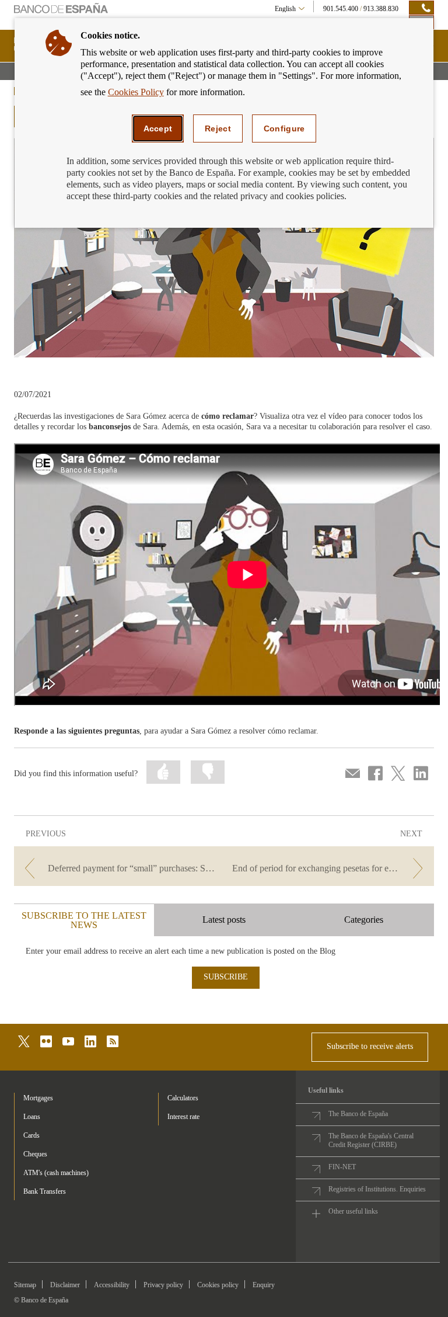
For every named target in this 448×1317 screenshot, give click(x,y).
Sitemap (25, 1285)
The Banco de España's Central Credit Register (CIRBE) (371, 1140)
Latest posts (224, 920)
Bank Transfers (44, 1191)
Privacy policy (163, 1285)
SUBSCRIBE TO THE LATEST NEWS (84, 920)
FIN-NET (342, 1167)
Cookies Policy (136, 92)
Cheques (35, 1154)
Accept (158, 128)
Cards (31, 1135)
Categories (363, 920)
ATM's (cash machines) (56, 1173)
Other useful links (353, 1211)
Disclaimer (65, 1285)
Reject (218, 128)
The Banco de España (358, 1114)
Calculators (182, 1098)
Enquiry (264, 1285)
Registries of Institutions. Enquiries (377, 1189)
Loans (31, 1117)
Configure (284, 128)
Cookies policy (218, 1285)
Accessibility (112, 1285)
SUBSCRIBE (226, 976)
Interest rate (183, 1117)
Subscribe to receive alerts (370, 1046)
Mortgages (38, 1098)
